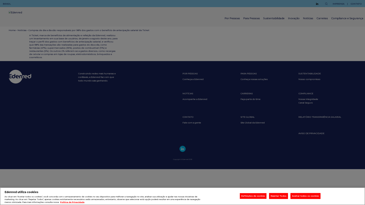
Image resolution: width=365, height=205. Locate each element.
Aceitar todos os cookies (305, 196)
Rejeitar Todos (278, 196)
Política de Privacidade (72, 202)
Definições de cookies (253, 196)
